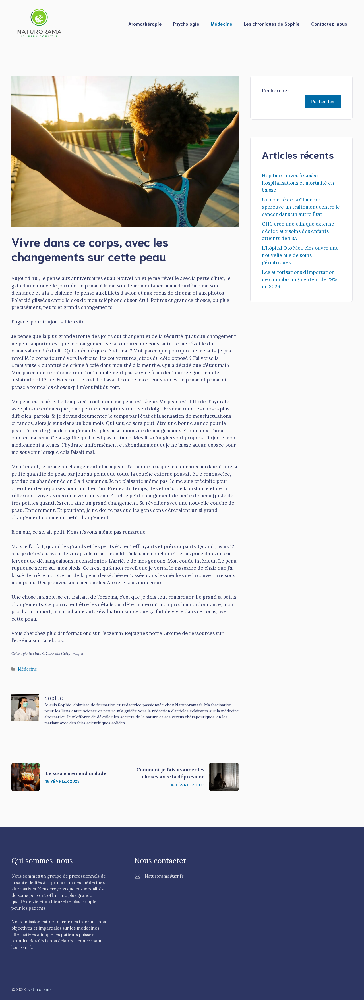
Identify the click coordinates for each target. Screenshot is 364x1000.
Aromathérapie (145, 23)
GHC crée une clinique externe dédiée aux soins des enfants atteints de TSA (298, 231)
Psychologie (186, 23)
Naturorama (39, 989)
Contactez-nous (329, 23)
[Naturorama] (39, 23)
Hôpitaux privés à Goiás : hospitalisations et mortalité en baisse (298, 182)
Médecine (221, 23)
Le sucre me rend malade (76, 773)
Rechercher (275, 90)
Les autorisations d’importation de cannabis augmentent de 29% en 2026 (299, 279)
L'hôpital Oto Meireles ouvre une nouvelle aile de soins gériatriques (300, 255)
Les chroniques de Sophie (272, 23)
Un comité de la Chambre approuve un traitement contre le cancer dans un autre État (301, 207)
